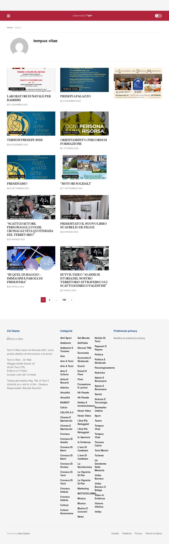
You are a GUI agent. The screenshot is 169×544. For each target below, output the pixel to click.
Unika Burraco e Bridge (100, 487)
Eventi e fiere (82, 372)
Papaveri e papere (101, 347)
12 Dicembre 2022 (71, 100)
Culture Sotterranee (66, 511)
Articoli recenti (64, 381)
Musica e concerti (83, 510)
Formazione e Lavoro (84, 386)
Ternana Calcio (99, 443)
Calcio (63, 407)
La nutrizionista (85, 465)
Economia (83, 352)
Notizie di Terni (100, 339)
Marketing (83, 488)
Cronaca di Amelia (66, 440)
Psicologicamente (105, 367)
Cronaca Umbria (65, 490)
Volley (98, 511)
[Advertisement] (84, 5)
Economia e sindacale (84, 359)
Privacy (138, 533)
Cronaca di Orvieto (66, 465)
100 (64, 299)
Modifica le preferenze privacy (129, 338)
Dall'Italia (83, 342)
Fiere (80, 379)
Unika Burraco (99, 477)
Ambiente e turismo (66, 349)
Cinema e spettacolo (66, 419)
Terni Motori (101, 450)
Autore (18, 27)
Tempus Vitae (17, 89)
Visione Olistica (99, 505)
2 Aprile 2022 (69, 290)
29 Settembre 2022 (19, 188)
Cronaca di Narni (66, 457)
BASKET (65, 402)
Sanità (98, 394)
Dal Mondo (84, 338)
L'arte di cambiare (83, 448)
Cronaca (65, 433)
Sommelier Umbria (100, 409)
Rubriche (100, 372)
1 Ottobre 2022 (70, 148)
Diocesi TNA (84, 347)
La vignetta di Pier (84, 473)
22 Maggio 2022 (70, 231)
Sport (98, 415)
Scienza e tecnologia (101, 400)
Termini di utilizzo (153, 533)
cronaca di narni (66, 448)
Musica (82, 498)
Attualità (65, 392)
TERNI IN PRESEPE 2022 (24, 140)
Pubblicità (127, 533)
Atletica (64, 387)
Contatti (115, 533)
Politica (99, 354)
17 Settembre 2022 (72, 188)
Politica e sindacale (100, 361)
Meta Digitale (24, 533)
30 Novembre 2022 (18, 144)
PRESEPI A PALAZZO (75, 96)
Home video (84, 410)
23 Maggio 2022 (17, 239)
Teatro (98, 420)
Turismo (99, 455)
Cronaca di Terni (66, 473)
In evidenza (84, 442)
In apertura (84, 437)
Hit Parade (83, 392)
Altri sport (66, 338)
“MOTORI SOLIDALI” (75, 183)
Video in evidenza (100, 496)
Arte (62, 356)
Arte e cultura (64, 372)
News (81, 516)
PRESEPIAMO (17, 183)
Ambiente (65, 342)
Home (9, 27)
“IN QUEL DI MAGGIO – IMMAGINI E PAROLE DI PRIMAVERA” (25, 278)
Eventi (81, 366)
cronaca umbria (65, 498)
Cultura (64, 505)
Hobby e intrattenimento (86, 404)
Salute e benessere (101, 379)
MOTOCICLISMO (87, 493)
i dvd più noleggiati (83, 422)
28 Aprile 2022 (16, 286)
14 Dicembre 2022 (18, 104)
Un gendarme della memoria (100, 465)
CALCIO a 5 (66, 412)
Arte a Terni (66, 361)
